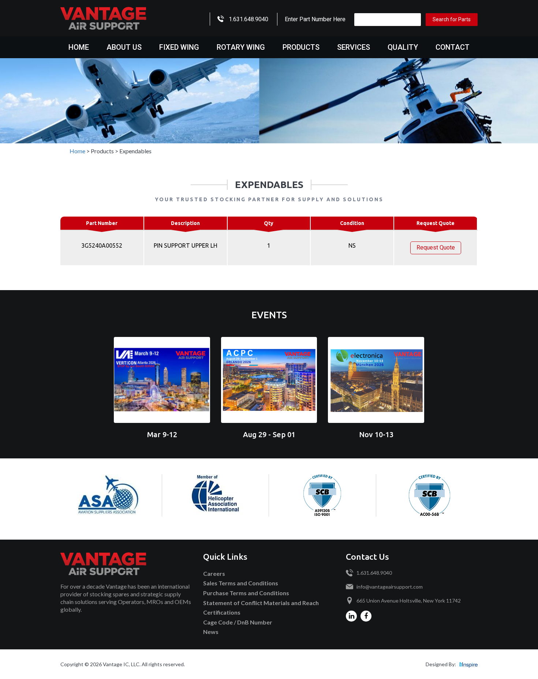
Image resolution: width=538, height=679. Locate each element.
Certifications (221, 612)
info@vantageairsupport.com (389, 587)
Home (78, 47)
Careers (214, 573)
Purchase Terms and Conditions (246, 592)
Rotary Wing (241, 47)
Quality (403, 47)
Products (301, 47)
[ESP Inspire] (468, 664)
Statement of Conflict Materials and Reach (261, 602)
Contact (453, 47)
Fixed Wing (179, 47)
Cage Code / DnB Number (237, 622)
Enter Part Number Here (315, 19)
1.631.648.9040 (248, 19)
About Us (124, 47)
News (210, 631)
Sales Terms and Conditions (240, 582)
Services (353, 47)
